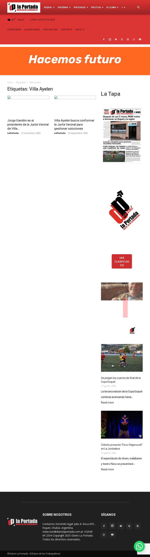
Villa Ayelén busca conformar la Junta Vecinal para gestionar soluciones (74, 124)
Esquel (48, 7)
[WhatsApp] (134, 39)
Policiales (79, 7)
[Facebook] (103, 39)
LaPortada (13, 133)
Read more (107, 403)
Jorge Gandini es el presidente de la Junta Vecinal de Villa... (28, 124)
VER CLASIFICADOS (122, 261)
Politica (96, 7)
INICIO (79, 29)
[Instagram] (109, 39)
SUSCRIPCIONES (32, 29)
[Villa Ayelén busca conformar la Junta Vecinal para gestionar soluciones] (75, 105)
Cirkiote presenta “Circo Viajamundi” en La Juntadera (121, 446)
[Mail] (116, 39)
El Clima (111, 7)
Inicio (10, 82)
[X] (122, 39)
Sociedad (63, 7)
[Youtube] (140, 39)
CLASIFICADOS (14, 29)
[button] (138, 7)
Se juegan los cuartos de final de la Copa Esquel (121, 379)
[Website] (128, 39)
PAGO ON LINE (50, 29)
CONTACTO (66, 29)
